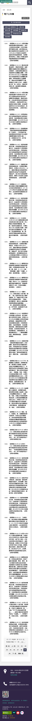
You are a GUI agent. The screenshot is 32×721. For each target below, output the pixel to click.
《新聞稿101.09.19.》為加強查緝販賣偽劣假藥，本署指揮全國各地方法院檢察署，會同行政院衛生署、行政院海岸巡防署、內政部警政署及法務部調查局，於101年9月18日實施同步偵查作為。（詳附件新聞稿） (18, 628)
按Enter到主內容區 (6, 1)
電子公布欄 (9, 14)
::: (0, 7)
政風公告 (24, 30)
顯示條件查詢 (17, 22)
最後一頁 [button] (20, 653)
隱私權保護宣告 (6, 700)
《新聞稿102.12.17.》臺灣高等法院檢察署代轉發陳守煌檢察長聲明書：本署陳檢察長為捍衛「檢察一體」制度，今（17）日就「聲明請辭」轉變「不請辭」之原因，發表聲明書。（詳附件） (18, 268)
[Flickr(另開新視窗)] (22, 713)
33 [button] (25, 646)
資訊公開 (9, 9)
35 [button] (10, 649)
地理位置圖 (14, 675)
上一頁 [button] (13, 646)
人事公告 (21, 27)
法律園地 (7, 33)
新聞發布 (13, 27)
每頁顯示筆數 (10, 642)
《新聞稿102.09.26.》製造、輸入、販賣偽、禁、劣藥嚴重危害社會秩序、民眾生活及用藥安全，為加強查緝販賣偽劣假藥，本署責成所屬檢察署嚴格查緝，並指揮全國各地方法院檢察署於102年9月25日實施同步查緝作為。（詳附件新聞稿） (18, 418)
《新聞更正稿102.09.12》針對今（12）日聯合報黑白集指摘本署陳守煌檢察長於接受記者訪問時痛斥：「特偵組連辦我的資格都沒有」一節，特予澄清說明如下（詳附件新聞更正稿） (18, 434)
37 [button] (18, 649)
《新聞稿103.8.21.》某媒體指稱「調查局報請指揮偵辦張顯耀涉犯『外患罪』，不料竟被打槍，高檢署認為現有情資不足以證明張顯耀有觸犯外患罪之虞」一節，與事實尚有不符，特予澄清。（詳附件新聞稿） (18, 134)
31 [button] (18, 646)
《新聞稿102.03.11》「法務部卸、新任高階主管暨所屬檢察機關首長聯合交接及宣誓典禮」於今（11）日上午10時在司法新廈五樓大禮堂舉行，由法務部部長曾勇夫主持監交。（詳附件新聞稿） (18, 523)
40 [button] (9, 653)
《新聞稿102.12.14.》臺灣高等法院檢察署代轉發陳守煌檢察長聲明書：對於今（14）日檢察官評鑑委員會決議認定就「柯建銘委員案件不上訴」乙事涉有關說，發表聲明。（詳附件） (18, 282)
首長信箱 (4, 703)
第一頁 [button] (8, 646)
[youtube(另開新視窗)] (18, 713)
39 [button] (25, 649)
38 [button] (21, 649)
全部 (6, 27)
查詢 (29, 2)
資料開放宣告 (11, 703)
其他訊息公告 (17, 33)
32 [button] (22, 646)
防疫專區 (7, 36)
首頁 (4, 9)
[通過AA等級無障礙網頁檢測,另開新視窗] (7, 713)
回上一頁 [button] (26, 18)
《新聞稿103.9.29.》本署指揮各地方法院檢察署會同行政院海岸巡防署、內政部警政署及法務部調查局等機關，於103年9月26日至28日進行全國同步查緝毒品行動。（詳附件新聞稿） (18, 119)
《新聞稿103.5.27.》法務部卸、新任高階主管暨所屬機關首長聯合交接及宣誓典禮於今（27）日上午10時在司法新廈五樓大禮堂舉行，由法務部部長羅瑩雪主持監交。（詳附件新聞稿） (18, 189)
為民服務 (15, 30)
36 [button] (14, 649)
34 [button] (7, 649)
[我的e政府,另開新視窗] (14, 713)
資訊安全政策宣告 (15, 700)
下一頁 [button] (14, 653)
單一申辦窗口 (24, 700)
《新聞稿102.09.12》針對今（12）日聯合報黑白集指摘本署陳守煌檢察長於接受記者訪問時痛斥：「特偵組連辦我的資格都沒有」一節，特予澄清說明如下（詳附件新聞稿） (18, 448)
